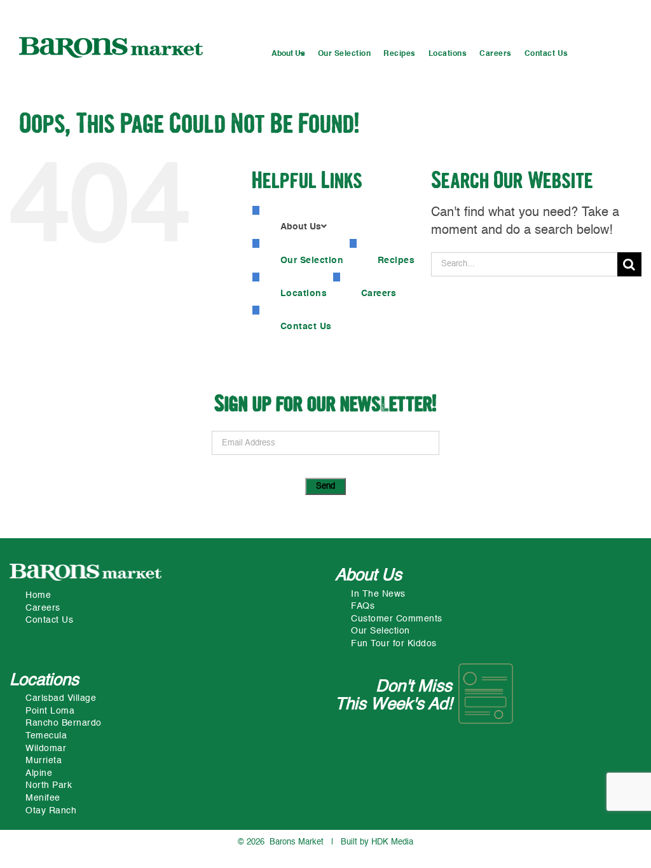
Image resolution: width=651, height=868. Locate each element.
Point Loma (49, 711)
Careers (42, 608)
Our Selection (380, 631)
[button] (288, 54)
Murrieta (43, 760)
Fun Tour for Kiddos (394, 643)
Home (38, 595)
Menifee (42, 798)
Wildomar (45, 748)
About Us (368, 575)
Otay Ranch (50, 810)
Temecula (46, 735)
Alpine (38, 773)
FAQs (362, 606)
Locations (44, 680)
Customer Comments (396, 618)
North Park (48, 785)
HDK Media (392, 842)
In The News (378, 594)
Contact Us (49, 620)
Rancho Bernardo (63, 723)
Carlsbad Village (60, 698)
